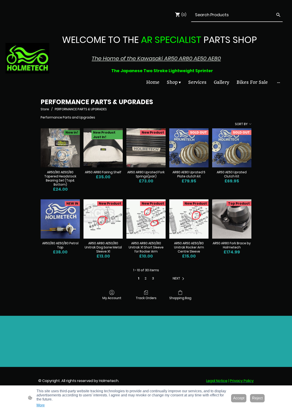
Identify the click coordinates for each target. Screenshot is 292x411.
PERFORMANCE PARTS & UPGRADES (81, 109)
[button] (179, 278)
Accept (238, 398)
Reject (257, 398)
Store (45, 109)
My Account (111, 298)
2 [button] (145, 278)
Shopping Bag (180, 298)
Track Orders (146, 298)
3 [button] (153, 278)
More (40, 405)
